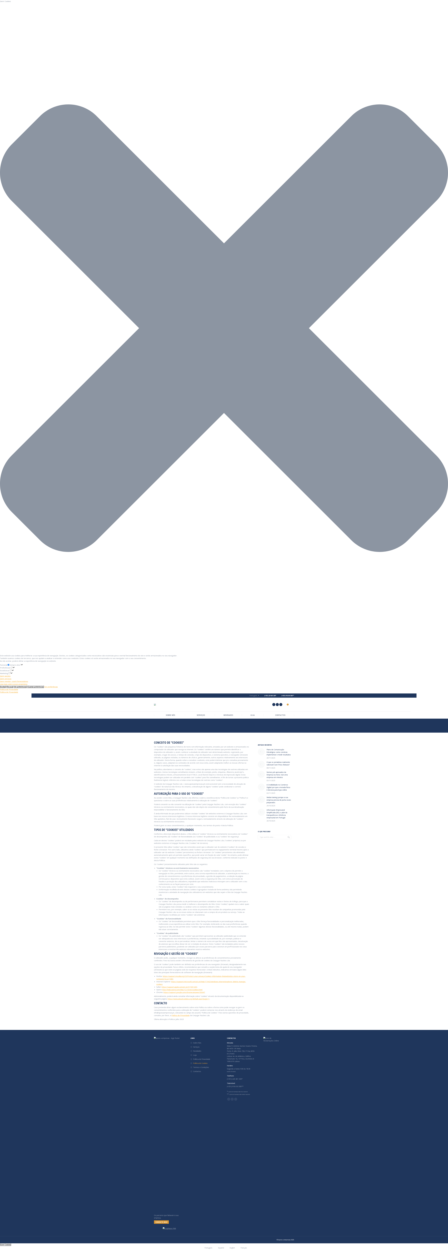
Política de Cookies (200, 1063)
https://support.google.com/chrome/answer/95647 (184, 992)
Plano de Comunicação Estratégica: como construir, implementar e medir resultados (279, 752)
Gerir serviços (5, 678)
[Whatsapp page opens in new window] (280, 704)
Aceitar (3, 687)
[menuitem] (253, 695)
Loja (195, 1055)
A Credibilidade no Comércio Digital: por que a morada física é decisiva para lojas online (278, 787)
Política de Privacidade (9, 689)
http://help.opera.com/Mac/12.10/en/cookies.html (182, 989)
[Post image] (261, 751)
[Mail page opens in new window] (277, 704)
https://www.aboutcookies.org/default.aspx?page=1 (189, 999)
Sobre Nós (197, 1043)
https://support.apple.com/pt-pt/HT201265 (179, 987)
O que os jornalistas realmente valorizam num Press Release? (278, 763)
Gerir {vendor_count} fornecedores (14, 681)
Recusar (10, 687)
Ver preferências (20, 687)
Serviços (196, 1047)
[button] (224, 328)
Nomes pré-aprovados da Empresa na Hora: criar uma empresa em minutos (277, 774)
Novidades (197, 1051)
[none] (253, 696)
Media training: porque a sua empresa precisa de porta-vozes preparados (279, 800)
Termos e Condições (201, 1067)
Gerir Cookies (5, 1245)
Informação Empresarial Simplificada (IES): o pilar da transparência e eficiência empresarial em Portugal (277, 814)
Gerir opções (5, 676)
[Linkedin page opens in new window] (273, 704)
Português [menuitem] (253, 695)
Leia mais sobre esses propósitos (13, 684)
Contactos (197, 1071)
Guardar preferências (35, 687)
